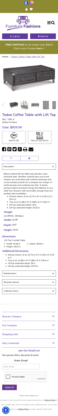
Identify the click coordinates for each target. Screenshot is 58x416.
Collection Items (11, 291)
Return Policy (23, 409)
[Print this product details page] (25, 149)
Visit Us (43, 36)
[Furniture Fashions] (23, 22)
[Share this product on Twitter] (15, 149)
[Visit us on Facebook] (26, 3)
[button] (26, 9)
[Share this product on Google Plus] (20, 149)
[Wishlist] (31, 9)
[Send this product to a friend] (31, 149)
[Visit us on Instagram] (31, 3)
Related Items (10, 273)
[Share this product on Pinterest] (9, 149)
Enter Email (21, 360)
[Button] (49, 23)
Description (9, 166)
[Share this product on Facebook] (4, 149)
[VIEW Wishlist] (11, 158)
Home (5, 56)
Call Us (16, 36)
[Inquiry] (30, 158)
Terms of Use (49, 400)
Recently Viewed (11, 282)
